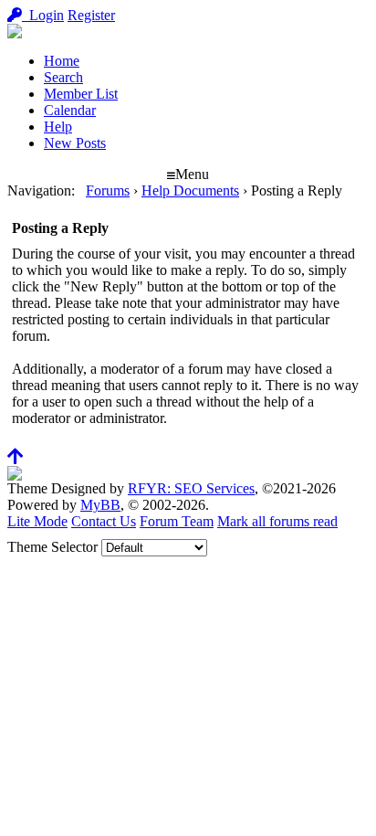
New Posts (75, 143)
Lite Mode (37, 521)
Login (43, 15)
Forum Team (177, 521)
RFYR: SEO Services (191, 488)
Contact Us (103, 521)
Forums (108, 190)
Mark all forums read (277, 521)
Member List (81, 93)
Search (63, 77)
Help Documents (190, 190)
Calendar (70, 110)
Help (58, 126)
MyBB (100, 505)
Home (61, 61)
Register (91, 15)
